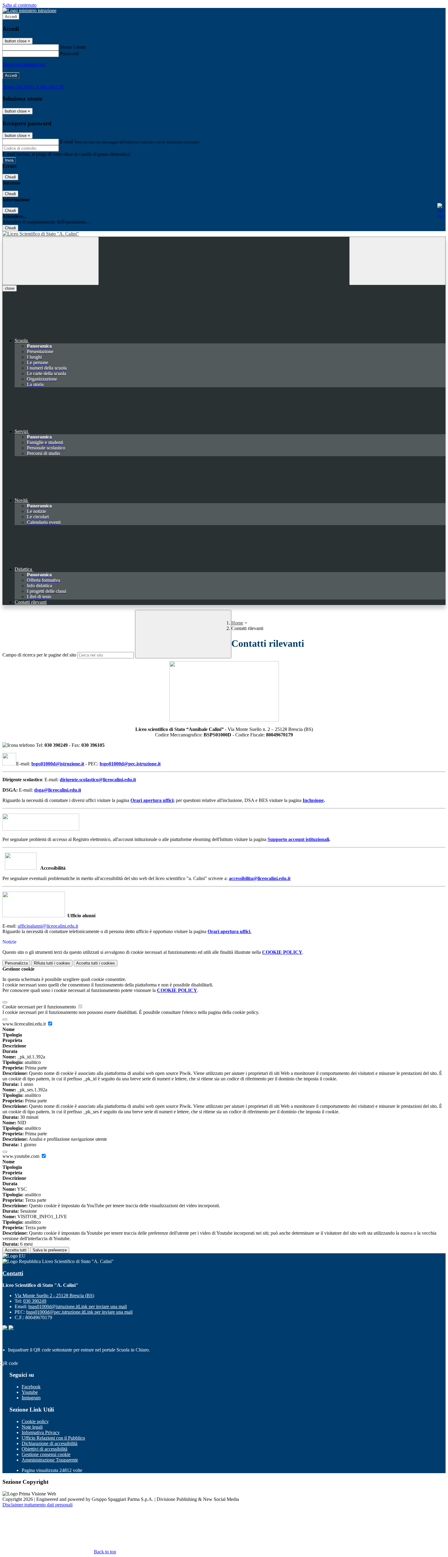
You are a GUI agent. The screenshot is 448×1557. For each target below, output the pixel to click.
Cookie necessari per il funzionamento (39, 1006)
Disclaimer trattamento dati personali (37, 1504)
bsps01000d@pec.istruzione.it (130, 763)
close (9, 288)
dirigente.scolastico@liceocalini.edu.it (98, 779)
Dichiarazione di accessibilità (49, 1443)
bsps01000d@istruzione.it (57, 763)
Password (69, 53)
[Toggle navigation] (50, 261)
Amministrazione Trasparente (50, 1459)
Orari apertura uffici (151, 800)
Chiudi (10, 177)
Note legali (32, 1427)
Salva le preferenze (50, 1250)
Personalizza (16, 963)
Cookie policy (35, 1421)
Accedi (11, 16)
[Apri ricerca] (397, 261)
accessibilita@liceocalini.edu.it (259, 878)
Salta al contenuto (19, 5)
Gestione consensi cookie (46, 1454)
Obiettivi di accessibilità (44, 1448)
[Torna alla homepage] (224, 234)
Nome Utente (73, 47)
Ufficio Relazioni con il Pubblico (53, 1438)
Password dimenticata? (24, 64)
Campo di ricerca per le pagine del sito (39, 654)
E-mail (66, 141)
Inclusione (313, 800)
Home (237, 622)
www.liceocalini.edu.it (24, 1023)
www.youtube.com (21, 1156)
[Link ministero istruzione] (29, 10)
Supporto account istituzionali (298, 839)
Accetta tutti (95, 963)
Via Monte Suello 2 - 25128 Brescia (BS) (54, 1295)
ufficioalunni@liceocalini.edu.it (48, 926)
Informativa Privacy (41, 1432)
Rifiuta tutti (52, 963)
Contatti (12, 1273)
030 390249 (34, 1301)
